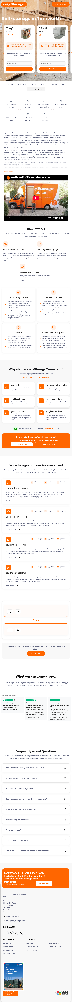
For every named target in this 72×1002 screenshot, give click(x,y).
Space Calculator (48, 444)
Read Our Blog (9, 954)
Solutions (44, 84)
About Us (7, 943)
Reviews (55, 84)
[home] (14, 4)
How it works (22, 84)
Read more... (8, 171)
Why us (34, 84)
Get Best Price (44, 884)
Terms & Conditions (56, 947)
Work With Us (8, 947)
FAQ (63, 84)
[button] (39, 4)
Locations (29, 943)
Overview (10, 84)
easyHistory (8, 950)
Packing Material (32, 950)
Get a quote (36, 654)
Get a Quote (22, 444)
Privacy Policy (53, 943)
